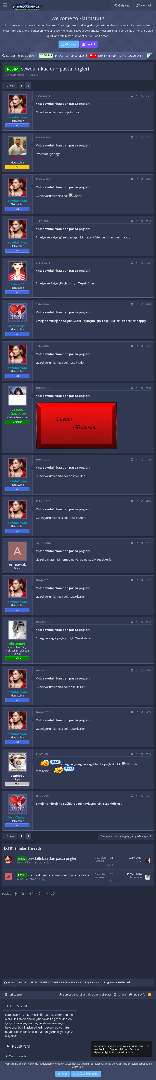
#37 (148, 795)
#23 (148, 179)
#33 (148, 622)
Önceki (10, 85)
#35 (148, 712)
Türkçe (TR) (15, 994)
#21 (148, 95)
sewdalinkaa (16, 75)
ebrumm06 (135, 877)
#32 (148, 580)
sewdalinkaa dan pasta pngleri (52, 858)
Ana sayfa (138, 994)
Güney (20, 879)
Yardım (121, 994)
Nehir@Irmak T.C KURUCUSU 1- (94, 55)
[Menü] (5, 5)
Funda (138, 861)
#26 (148, 304)
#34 (148, 670)
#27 (148, 346)
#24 (148, 221)
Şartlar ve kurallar (74, 994)
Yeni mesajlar (18, 1056)
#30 (148, 501)
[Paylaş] (142, 96)
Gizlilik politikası (101, 994)
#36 (148, 754)
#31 (148, 543)
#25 (148, 262)
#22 (148, 137)
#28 (148, 388)
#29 (148, 459)
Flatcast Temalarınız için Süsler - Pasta (59, 875)
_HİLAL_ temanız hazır (43, 55)
